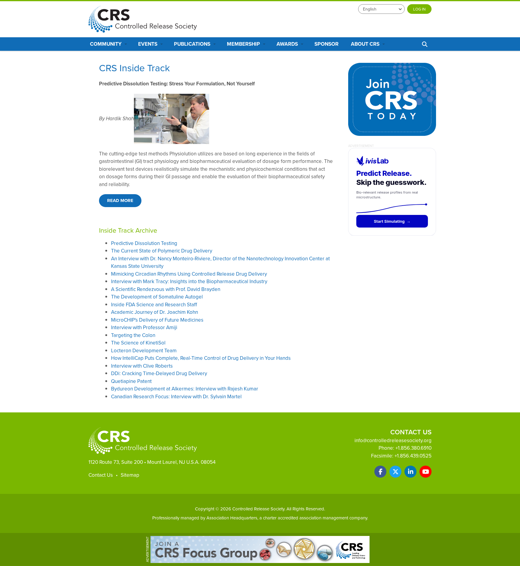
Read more (120, 200)
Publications (193, 43)
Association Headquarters (231, 518)
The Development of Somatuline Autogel (157, 296)
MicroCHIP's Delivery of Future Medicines (157, 319)
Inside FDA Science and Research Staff (154, 304)
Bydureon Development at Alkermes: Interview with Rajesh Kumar (184, 388)
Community (106, 43)
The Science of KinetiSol (138, 342)
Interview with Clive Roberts (142, 365)
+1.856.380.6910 (413, 447)
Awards (288, 43)
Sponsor (326, 43)
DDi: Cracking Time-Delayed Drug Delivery (159, 373)
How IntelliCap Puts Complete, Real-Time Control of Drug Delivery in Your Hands (201, 358)
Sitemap (130, 475)
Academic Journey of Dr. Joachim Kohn (154, 312)
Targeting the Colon (133, 335)
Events (148, 43)
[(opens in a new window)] (380, 472)
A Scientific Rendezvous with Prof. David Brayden (165, 289)
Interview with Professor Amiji (144, 327)
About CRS (366, 43)
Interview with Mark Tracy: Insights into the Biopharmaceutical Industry (189, 281)
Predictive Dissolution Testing (144, 243)
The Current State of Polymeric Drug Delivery (161, 250)
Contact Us (100, 475)
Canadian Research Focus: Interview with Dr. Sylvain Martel (176, 396)
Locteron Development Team (144, 350)
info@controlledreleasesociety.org (393, 440)
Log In (419, 9)
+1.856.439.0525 (413, 455)
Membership (244, 43)
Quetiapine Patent (131, 381)
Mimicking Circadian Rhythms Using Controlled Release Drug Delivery (189, 273)
